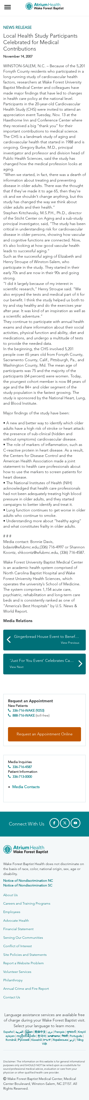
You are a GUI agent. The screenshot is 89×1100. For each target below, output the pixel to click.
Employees (11, 912)
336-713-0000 (22, 776)
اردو (72, 1039)
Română (11, 1039)
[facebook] (54, 823)
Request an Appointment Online (45, 734)
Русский (23, 1039)
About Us (10, 895)
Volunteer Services (17, 972)
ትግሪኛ (47, 1039)
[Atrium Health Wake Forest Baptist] (44, 850)
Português (76, 1036)
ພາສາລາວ (54, 1036)
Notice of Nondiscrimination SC (27, 885)
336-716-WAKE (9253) (28, 710)
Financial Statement (18, 929)
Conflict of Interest (17, 946)
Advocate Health (16, 920)
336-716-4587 (22, 767)
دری (50, 1031)
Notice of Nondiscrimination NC (28, 880)
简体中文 (40, 1031)
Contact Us (11, 997)
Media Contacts (26, 786)
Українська (60, 1039)
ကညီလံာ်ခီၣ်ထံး (26, 1036)
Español (8, 1031)
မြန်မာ (29, 1031)
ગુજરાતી (71, 1031)
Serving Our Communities (23, 938)
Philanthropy (12, 980)
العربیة (19, 1031)
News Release (17, 27)
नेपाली (65, 1036)
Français (59, 1031)
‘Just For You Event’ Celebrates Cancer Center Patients (48, 663)
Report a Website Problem (23, 963)
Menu (8, 4)
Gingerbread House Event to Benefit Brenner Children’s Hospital (50, 639)
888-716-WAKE (24, 715)
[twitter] (65, 823)
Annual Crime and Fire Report (26, 989)
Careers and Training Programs (26, 903)
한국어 (42, 1036)
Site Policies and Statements (25, 955)
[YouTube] (75, 823)
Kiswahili (36, 1039)
